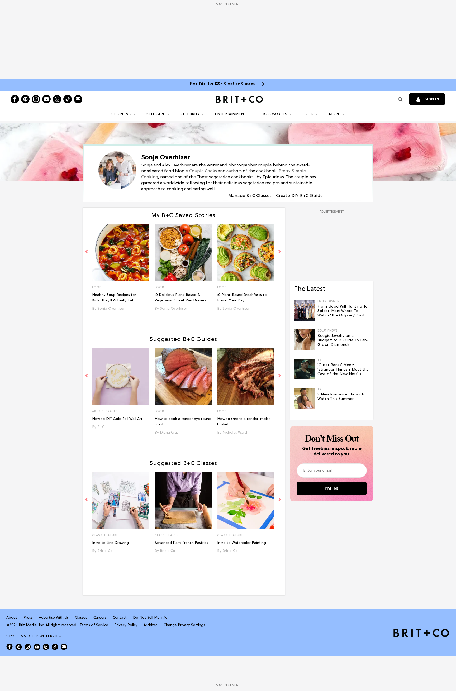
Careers (99, 618)
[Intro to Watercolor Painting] (245, 500)
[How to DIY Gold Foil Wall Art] (120, 376)
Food (308, 114)
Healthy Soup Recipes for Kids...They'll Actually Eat (114, 298)
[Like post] (145, 288)
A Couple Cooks (201, 171)
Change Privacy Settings (184, 625)
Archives (151, 625)
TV (319, 360)
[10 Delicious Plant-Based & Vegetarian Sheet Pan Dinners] (183, 252)
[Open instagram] (36, 99)
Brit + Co (105, 551)
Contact (120, 618)
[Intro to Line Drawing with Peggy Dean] (120, 500)
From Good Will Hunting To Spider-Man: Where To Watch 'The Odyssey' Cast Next (342, 311)
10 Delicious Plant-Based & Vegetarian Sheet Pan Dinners (180, 298)
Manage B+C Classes (250, 196)
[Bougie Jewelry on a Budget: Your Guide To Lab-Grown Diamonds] (304, 339)
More (334, 114)
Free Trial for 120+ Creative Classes (222, 84)
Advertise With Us (54, 618)
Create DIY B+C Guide (299, 196)
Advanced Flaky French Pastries (181, 543)
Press (27, 618)
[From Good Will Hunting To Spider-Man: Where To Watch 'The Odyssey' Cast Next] (304, 310)
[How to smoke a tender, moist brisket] (245, 376)
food (159, 411)
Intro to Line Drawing (110, 543)
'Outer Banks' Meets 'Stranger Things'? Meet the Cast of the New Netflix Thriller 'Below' (343, 369)
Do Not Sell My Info (150, 618)
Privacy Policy (125, 625)
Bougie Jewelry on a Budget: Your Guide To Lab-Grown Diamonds (343, 340)
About (11, 618)
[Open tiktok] (67, 99)
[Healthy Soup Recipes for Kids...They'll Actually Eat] (120, 252)
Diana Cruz (169, 433)
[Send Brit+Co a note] (78, 99)
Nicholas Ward (234, 433)
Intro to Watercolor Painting (241, 543)
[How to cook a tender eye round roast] (183, 376)
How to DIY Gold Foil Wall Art (117, 419)
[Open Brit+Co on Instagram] (28, 647)
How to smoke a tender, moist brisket (243, 421)
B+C (100, 427)
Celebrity (190, 114)
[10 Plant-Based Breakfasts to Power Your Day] (245, 252)
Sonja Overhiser (111, 309)
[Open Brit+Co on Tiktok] (55, 647)
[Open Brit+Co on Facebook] (9, 647)
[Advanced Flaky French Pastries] (183, 500)
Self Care (155, 114)
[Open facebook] (15, 99)
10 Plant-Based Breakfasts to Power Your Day (242, 298)
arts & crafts (105, 411)
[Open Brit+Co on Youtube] (37, 647)
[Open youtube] (46, 99)
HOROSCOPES (274, 114)
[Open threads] (57, 99)
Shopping (121, 114)
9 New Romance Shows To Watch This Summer (341, 396)
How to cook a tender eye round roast (183, 421)
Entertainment (230, 114)
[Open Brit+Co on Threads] (46, 647)
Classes (81, 618)
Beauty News (327, 330)
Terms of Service (94, 625)
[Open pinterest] (25, 99)
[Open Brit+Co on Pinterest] (18, 647)
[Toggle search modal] (400, 99)
